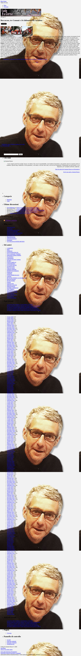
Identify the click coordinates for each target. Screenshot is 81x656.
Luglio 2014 (10, 522)
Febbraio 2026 (10, 325)
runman (9, 282)
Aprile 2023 (10, 373)
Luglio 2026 (10, 318)
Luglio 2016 (10, 488)
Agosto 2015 (10, 503)
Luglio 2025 (10, 335)
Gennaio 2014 (10, 530)
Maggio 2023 (10, 372)
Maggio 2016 (10, 491)
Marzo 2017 (10, 477)
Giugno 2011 (10, 574)
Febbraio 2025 (10, 342)
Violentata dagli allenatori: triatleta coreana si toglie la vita (30, 210)
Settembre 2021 (11, 400)
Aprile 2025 (10, 339)
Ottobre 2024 (10, 348)
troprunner (9, 240)
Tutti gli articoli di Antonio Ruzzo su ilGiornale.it (67, 169)
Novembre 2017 (11, 465)
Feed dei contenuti (11, 641)
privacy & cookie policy (7, 649)
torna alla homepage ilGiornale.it (9, 651)
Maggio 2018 (10, 457)
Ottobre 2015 (10, 501)
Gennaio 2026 (10, 326)
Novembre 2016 (11, 482)
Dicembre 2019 (11, 430)
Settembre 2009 (11, 604)
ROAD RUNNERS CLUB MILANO (16, 278)
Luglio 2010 (10, 590)
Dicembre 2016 (11, 481)
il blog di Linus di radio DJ (13, 234)
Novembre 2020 (11, 414)
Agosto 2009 (10, 605)
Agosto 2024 (10, 350)
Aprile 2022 (10, 390)
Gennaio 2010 (10, 598)
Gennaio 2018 (10, 462)
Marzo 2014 (10, 527)
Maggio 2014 (10, 525)
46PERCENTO (11, 227)
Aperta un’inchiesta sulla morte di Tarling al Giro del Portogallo (23, 308)
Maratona (9, 199)
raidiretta (9, 276)
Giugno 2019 (10, 438)
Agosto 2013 (10, 537)
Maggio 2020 (10, 423)
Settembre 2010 (11, 587)
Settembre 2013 (11, 536)
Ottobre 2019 (10, 433)
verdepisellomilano (11, 297)
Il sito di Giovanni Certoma (14, 259)
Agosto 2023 (10, 367)
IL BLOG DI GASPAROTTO (14, 233)
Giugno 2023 (10, 370)
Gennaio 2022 (10, 394)
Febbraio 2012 (10, 563)
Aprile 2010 (10, 594)
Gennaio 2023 (10, 377)
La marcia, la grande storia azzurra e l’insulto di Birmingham (22, 307)
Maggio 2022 (10, 389)
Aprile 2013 (10, 543)
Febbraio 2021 (10, 410)
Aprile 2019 (10, 441)
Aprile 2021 (10, 407)
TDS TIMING (10, 289)
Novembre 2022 (11, 380)
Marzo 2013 (10, 544)
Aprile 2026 (10, 322)
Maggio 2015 (10, 508)
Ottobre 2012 (10, 552)
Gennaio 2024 (10, 360)
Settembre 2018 (11, 451)
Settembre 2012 (11, 553)
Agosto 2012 (10, 554)
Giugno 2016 (10, 489)
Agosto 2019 (10, 435)
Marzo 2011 (10, 578)
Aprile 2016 (10, 492)
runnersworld (10, 283)
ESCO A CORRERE (12, 231)
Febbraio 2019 (10, 444)
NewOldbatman (11, 207)
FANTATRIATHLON (12, 252)
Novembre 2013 (11, 533)
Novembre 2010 (11, 584)
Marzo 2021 (10, 409)
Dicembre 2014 (11, 515)
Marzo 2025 (10, 341)
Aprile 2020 (10, 424)
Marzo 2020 (10, 426)
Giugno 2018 (10, 455)
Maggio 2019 (10, 440)
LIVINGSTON (11, 236)
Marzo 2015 (10, 510)
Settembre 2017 (11, 468)
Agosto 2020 (10, 418)
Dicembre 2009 (11, 600)
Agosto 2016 (10, 486)
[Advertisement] (16, 184)
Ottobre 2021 (10, 399)
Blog (5, 5)
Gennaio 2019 (10, 445)
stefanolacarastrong (12, 238)
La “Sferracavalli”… (6, 145)
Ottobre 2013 (10, 535)
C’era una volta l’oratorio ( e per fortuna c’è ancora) (20, 304)
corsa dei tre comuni (15, 59)
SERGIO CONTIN (12, 285)
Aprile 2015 (10, 509)
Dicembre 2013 (11, 532)
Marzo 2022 (10, 392)
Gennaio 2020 (10, 428)
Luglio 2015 (10, 505)
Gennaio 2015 (10, 513)
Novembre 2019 (11, 431)
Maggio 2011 (10, 576)
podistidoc (9, 273)
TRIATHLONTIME (12, 292)
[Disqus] (40, 83)
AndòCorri (9, 228)
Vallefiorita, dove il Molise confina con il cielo (13, 144)
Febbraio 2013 (10, 546)
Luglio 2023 (10, 369)
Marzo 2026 (10, 324)
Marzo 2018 (10, 460)
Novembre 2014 (11, 516)
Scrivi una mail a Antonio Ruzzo (71, 172)
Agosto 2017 (10, 469)
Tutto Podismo (10, 293)
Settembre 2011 (11, 570)
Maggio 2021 (10, 406)
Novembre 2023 (11, 363)
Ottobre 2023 (10, 365)
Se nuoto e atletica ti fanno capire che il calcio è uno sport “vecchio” (24, 310)
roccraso (45, 59)
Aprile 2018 (10, 458)
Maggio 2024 (10, 355)
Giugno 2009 (10, 608)
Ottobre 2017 (10, 467)
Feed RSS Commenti (15, 653)
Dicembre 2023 (11, 362)
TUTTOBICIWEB (12, 295)
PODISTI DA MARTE (13, 271)
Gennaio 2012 (10, 564)
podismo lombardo (11, 269)
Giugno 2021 (10, 404)
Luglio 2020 (10, 420)
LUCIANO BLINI (12, 265)
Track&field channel (12, 290)
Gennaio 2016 (10, 496)
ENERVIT (9, 251)
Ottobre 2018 (10, 450)
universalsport (10, 296)
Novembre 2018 (11, 448)
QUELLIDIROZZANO (13, 275)
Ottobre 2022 (10, 382)
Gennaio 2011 (10, 581)
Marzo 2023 (10, 375)
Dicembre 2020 (11, 413)
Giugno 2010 (10, 591)
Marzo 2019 (10, 443)
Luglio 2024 (10, 352)
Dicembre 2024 (11, 345)
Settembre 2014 (11, 519)
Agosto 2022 (10, 384)
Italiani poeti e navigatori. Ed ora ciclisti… (27, 212)
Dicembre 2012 (11, 549)
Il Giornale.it (10, 256)
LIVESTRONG (11, 263)
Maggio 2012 (10, 559)
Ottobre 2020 (10, 416)
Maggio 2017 (10, 474)
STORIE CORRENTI (12, 288)
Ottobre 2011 (10, 569)
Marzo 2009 (10, 612)
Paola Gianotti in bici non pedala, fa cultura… (28, 207)
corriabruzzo (6, 59)
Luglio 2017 (10, 471)
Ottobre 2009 (10, 603)
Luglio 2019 (10, 437)
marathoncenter (11, 266)
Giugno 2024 (10, 353)
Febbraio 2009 (10, 614)
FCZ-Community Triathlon (13, 254)
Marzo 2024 (10, 358)
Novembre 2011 (11, 567)
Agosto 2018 (10, 452)
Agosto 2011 (10, 571)
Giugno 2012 (10, 557)
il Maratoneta (10, 258)
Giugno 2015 (10, 506)
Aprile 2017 (10, 475)
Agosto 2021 (10, 401)
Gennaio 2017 (10, 479)
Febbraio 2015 (10, 512)
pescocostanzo (32, 59)
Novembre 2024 (11, 346)
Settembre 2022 (11, 383)
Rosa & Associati (11, 279)
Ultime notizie (11, 220)
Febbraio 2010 (10, 597)
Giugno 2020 (10, 421)
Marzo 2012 (10, 561)
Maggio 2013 (10, 542)
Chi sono (6, 6)
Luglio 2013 (10, 539)
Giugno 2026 (10, 319)
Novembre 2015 (11, 499)
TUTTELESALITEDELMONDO (16, 241)
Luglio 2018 (10, 454)
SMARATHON (11, 286)
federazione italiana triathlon (14, 255)
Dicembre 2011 (11, 566)
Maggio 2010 (10, 593)
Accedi (9, 640)
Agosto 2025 (10, 333)
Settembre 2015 (11, 502)
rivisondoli (39, 59)
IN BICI (9, 261)
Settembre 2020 (11, 417)
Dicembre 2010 (11, 583)
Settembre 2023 (11, 366)
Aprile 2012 (10, 560)
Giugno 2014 (10, 523)
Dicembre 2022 (11, 379)
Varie (37, 62)
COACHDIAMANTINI (13, 230)
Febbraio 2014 (10, 529)
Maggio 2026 (10, 321)
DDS (8, 249)
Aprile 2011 (10, 577)
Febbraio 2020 (10, 427)
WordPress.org (10, 644)
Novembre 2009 (11, 601)
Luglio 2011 (10, 573)
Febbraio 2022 (10, 393)
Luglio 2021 (10, 403)
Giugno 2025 (10, 336)
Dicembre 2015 (11, 498)
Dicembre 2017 (11, 464)
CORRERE (10, 248)
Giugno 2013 (10, 540)
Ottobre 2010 (10, 586)
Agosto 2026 (10, 316)
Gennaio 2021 (10, 411)
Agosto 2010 (10, 588)
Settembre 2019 (11, 434)
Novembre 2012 (11, 550)
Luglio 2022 (10, 386)
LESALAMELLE (11, 262)
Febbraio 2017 (10, 478)
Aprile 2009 (10, 611)
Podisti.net (9, 272)
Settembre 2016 (11, 485)
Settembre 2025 (11, 332)
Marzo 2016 (10, 493)
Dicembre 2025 (11, 328)
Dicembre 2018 (11, 447)
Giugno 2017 (10, 472)
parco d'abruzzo (25, 59)
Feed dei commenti (11, 642)
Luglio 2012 (10, 556)
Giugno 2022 (10, 387)
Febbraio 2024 (10, 359)
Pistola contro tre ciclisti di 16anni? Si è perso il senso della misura (23, 306)
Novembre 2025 (11, 329)
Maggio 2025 (10, 338)
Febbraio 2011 (10, 580)
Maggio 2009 (10, 610)
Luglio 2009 (10, 607)
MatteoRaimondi (11, 237)
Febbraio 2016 (10, 495)
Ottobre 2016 (10, 484)
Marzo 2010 (10, 595)
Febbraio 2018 (10, 461)
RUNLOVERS (11, 280)
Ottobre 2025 (10, 331)
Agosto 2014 (10, 520)
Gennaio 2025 (10, 343)
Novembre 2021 (11, 397)
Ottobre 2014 (10, 518)
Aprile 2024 (10, 356)
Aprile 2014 (10, 526)
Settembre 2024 (11, 349)
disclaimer (3, 648)
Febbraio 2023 (10, 376)
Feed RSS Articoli (5, 653)
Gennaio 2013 (10, 547)
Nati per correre (11, 268)
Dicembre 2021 (11, 396)
